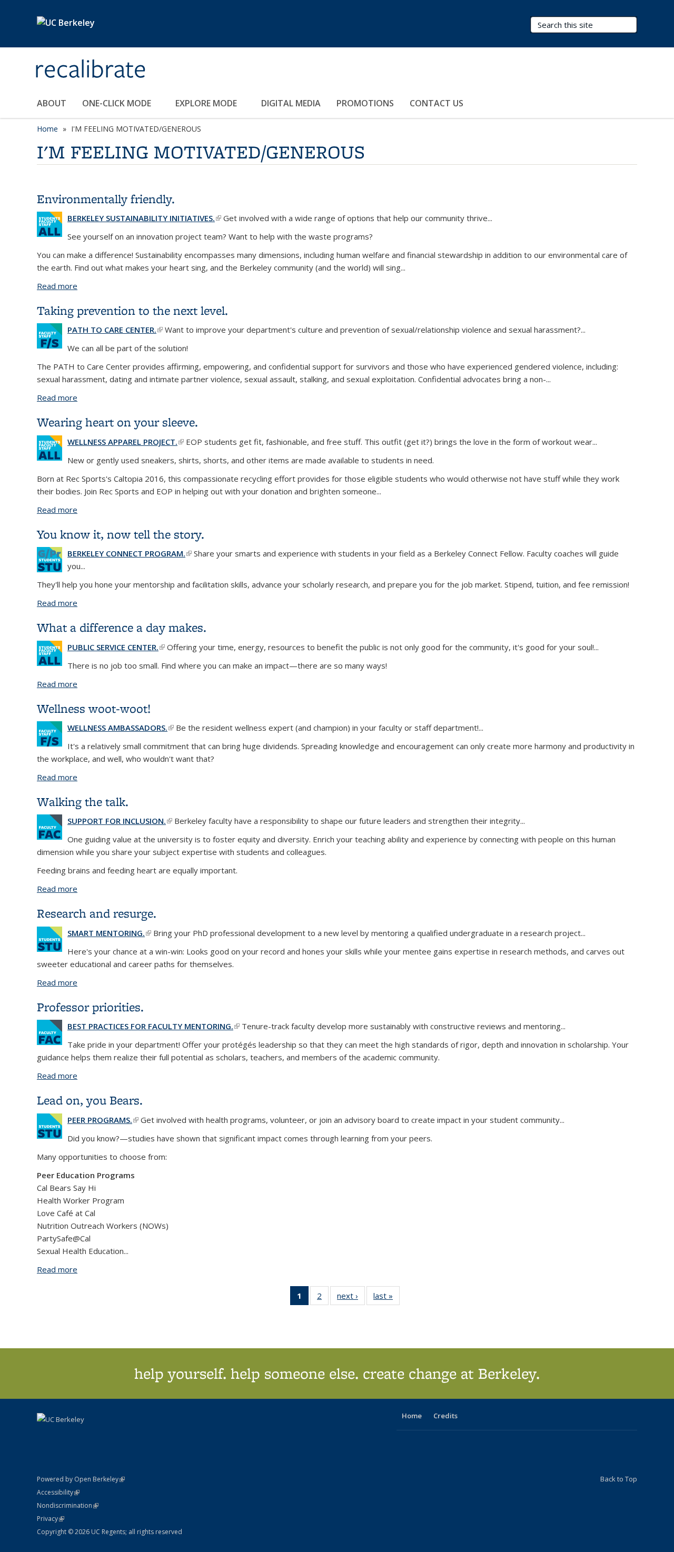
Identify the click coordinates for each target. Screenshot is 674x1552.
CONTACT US (436, 103)
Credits (445, 1415)
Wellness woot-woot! (94, 708)
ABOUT (51, 103)
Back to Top (618, 1479)
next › (351, 1298)
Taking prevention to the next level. (132, 310)
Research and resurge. (96, 913)
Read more (57, 286)
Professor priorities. (90, 1007)
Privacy (50, 1518)
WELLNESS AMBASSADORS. (120, 727)
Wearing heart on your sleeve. (117, 422)
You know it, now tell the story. (120, 534)
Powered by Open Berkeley (81, 1479)
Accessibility (58, 1492)
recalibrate (90, 70)
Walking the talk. (82, 801)
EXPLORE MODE (207, 103)
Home (47, 129)
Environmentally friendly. (106, 199)
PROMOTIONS (365, 103)
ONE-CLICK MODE (117, 103)
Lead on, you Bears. (90, 1100)
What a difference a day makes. (121, 627)
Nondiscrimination (67, 1505)
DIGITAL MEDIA (291, 103)
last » (386, 1298)
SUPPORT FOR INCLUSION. (119, 820)
